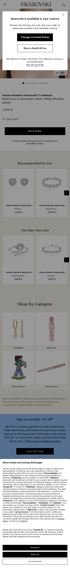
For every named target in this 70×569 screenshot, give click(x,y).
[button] (63, 14)
